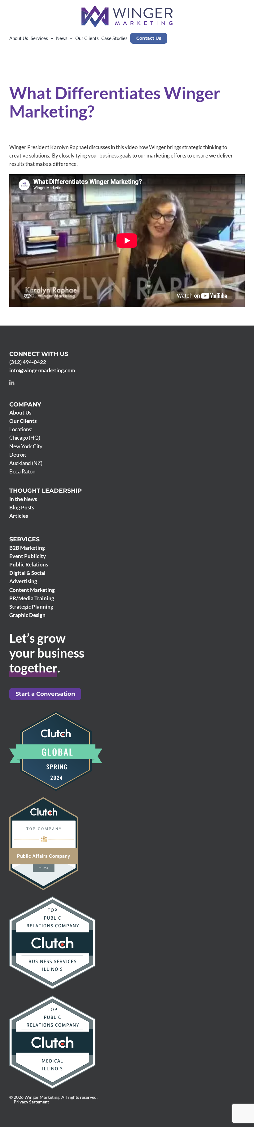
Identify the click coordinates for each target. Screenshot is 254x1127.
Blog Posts (21, 507)
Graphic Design (27, 615)
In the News (23, 499)
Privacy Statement (31, 1101)
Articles (18, 515)
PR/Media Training (31, 598)
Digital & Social (27, 573)
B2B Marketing (27, 547)
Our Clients (23, 421)
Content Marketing (32, 590)
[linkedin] (11, 382)
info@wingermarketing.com (42, 370)
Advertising (23, 581)
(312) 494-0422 (27, 362)
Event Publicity (27, 556)
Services (24, 539)
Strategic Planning (31, 606)
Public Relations (28, 564)
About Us (20, 412)
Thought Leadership (45, 490)
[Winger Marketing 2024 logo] (127, 9)
